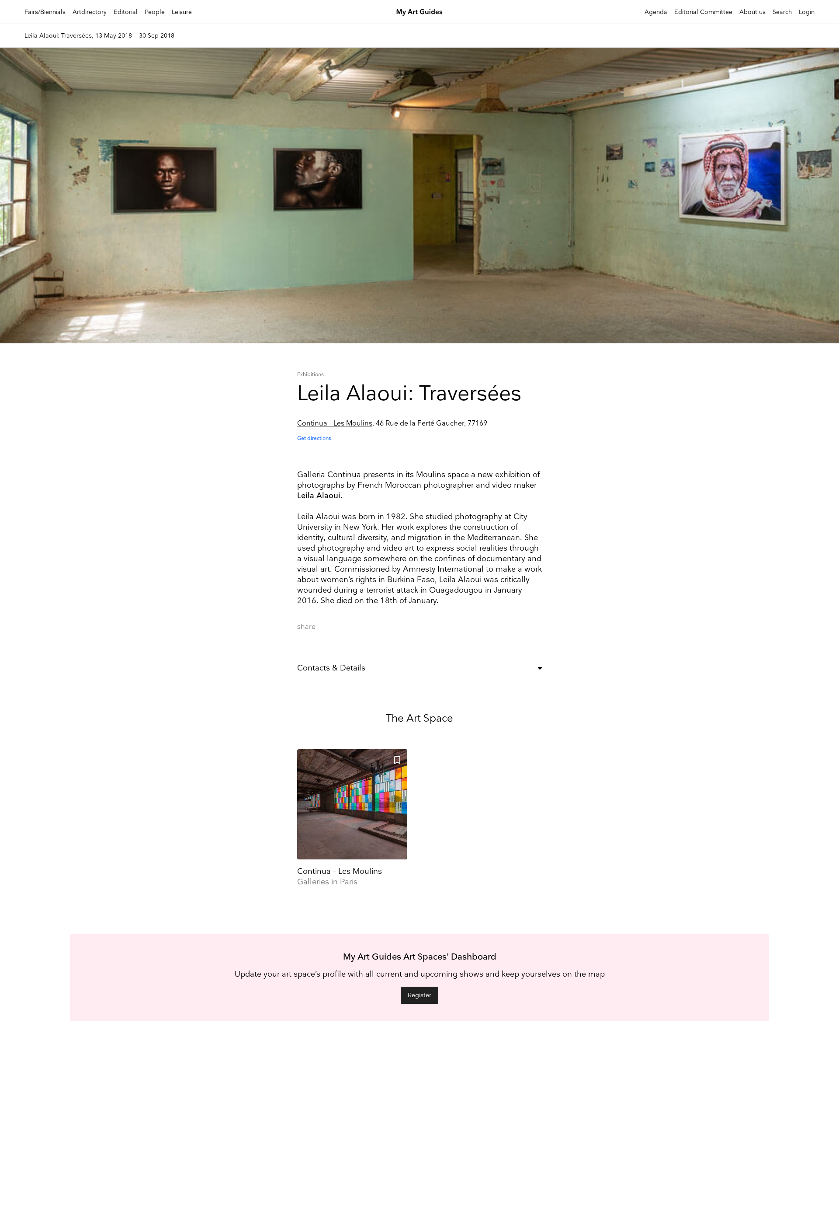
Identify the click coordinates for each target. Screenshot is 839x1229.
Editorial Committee (703, 12)
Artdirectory (90, 12)
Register (419, 995)
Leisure (182, 12)
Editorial (126, 12)
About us (752, 12)
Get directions (314, 438)
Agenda (656, 12)
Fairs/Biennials (45, 12)
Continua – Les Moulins (334, 423)
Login (807, 12)
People (155, 12)
